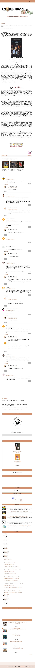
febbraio (5, 598)
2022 (4, 539)
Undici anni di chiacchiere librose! (18, 648)
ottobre (5, 551)
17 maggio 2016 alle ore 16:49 (10, 196)
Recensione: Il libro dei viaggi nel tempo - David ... (12, 576)
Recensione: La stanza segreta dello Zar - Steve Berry (13, 592)
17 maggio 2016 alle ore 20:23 (12, 230)
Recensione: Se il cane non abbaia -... (5, 170)
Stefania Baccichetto (10, 218)
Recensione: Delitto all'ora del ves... (13, 170)
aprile (5, 595)
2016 (4, 547)
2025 (4, 535)
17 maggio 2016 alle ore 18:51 (10, 220)
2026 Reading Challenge (17, 495)
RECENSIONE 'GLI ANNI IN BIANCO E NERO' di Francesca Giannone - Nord (17, 623)
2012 (4, 604)
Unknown (8, 287)
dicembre (6, 548)
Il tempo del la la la (17, 461)
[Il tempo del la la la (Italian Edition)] (17, 460)
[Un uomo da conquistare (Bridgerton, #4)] (17, 449)
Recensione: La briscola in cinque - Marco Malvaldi (12, 567)
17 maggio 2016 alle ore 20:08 (10, 263)
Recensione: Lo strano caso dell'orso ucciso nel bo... (12, 560)
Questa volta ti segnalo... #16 (9, 571)
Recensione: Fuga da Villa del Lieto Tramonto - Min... (13, 587)
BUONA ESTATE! (18, 642)
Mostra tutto (30, 654)
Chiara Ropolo (9, 354)
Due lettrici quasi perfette (16, 647)
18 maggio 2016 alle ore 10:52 (12, 337)
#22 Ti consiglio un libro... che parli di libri (11, 566)
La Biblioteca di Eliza (5, 28)
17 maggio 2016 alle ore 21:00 (12, 299)
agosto (5, 553)
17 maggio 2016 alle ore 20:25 (12, 277)
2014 (4, 602)
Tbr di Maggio (6, 594)
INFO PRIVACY (5, 398)
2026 (4, 533)
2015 (4, 600)
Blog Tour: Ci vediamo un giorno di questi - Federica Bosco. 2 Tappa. (19, 525)
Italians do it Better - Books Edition (16, 641)
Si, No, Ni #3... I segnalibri (8, 588)
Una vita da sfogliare (16, 621)
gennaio (5, 599)
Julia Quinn (17, 452)
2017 (4, 545)
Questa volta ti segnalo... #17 (9, 564)
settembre (6, 552)
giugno (5, 556)
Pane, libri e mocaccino (16, 634)
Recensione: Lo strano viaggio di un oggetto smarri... (13, 581)
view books (21, 501)
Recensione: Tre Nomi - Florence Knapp (19, 506)
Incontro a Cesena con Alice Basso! (10, 573)
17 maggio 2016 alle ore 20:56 (10, 288)
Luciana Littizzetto (18, 462)
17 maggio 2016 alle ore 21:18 (10, 310)
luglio (5, 555)
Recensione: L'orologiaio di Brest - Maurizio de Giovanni (19, 516)
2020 (4, 541)
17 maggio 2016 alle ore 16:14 (10, 179)
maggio (5, 557)
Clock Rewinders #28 (8, 559)
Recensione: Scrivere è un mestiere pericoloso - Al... (12, 574)
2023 (4, 537)
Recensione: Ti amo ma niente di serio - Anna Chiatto (13, 590)
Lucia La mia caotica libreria (12, 308)
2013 (4, 603)
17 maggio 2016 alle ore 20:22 (12, 209)
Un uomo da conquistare (17, 451)
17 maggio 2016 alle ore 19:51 (10, 247)
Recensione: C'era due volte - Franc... (20, 170)
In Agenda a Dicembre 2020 (19, 520)
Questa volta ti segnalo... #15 (9, 585)
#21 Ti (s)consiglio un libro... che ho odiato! (11, 578)
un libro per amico (10, 194)
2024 (4, 536)
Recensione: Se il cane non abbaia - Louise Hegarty (19, 511)
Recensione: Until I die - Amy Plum (10, 562)
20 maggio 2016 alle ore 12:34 (10, 375)
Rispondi (30, 183)
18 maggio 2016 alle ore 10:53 (12, 366)
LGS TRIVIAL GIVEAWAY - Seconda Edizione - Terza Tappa (14, 583)
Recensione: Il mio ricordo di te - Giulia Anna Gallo (12, 569)
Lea (6, 325)
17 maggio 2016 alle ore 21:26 (10, 327)
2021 (4, 540)
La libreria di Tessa (10, 246)
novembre (6, 549)
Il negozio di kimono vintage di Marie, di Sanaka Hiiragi (18, 629)
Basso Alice (3, 23)
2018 (4, 544)
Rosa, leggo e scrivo (10, 262)
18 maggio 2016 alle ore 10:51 (12, 318)
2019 (4, 543)
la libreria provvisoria (16, 628)
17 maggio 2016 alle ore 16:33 (12, 187)
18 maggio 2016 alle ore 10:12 (10, 356)
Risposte (6, 184)
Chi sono (17, 435)
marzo (5, 596)
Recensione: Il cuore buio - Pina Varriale (11, 580)
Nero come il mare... (18, 635)
